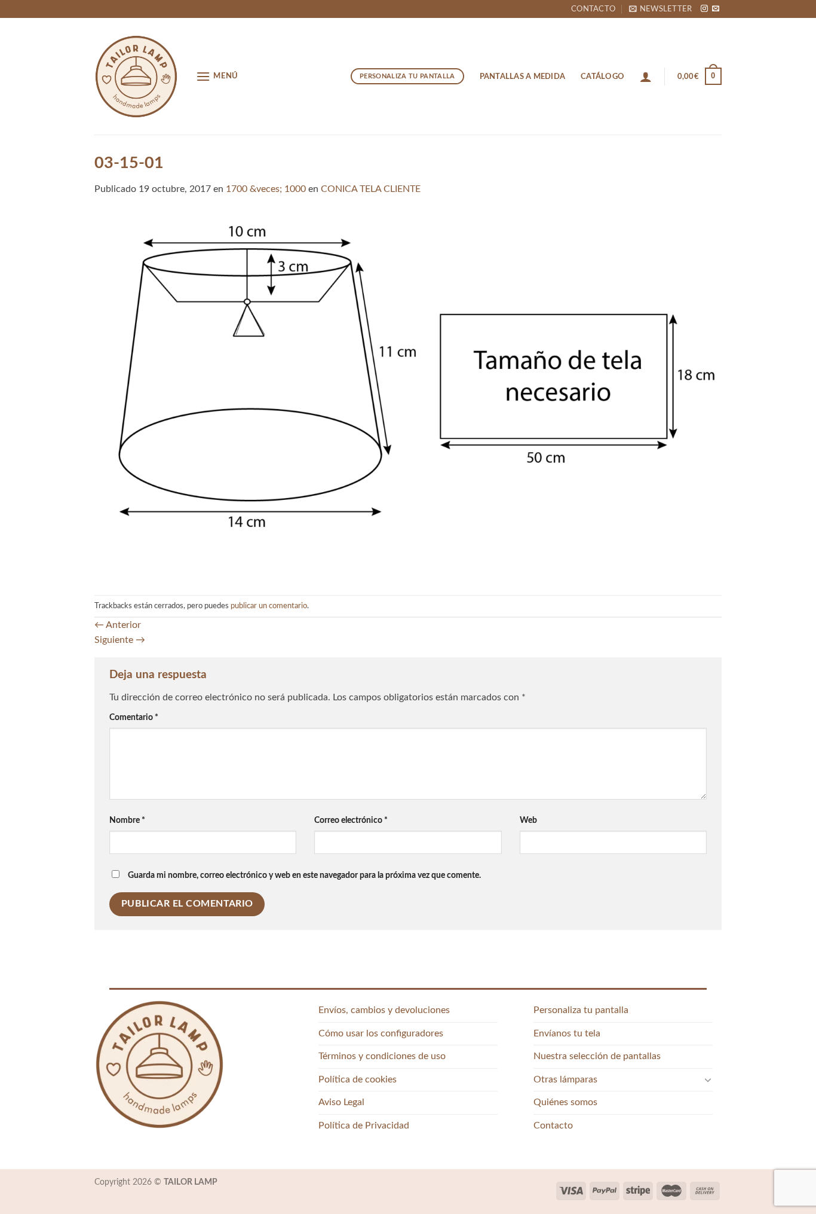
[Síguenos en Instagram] (704, 9)
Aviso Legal (341, 1102)
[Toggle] (708, 1079)
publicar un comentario (269, 605)
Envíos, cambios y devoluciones (384, 1010)
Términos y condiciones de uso (382, 1056)
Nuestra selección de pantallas (597, 1056)
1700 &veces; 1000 (266, 189)
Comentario (133, 717)
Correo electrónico (351, 820)
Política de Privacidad (363, 1125)
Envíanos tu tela (566, 1033)
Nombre (127, 820)
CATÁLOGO (602, 76)
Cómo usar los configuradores (380, 1033)
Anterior (117, 625)
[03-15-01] (408, 395)
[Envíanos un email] (715, 9)
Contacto (593, 9)
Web (528, 820)
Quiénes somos (565, 1102)
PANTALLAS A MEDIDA (523, 76)
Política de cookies (357, 1079)
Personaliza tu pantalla (580, 1010)
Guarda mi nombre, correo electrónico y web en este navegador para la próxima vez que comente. (304, 875)
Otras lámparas (565, 1079)
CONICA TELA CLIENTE (371, 189)
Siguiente (119, 640)
